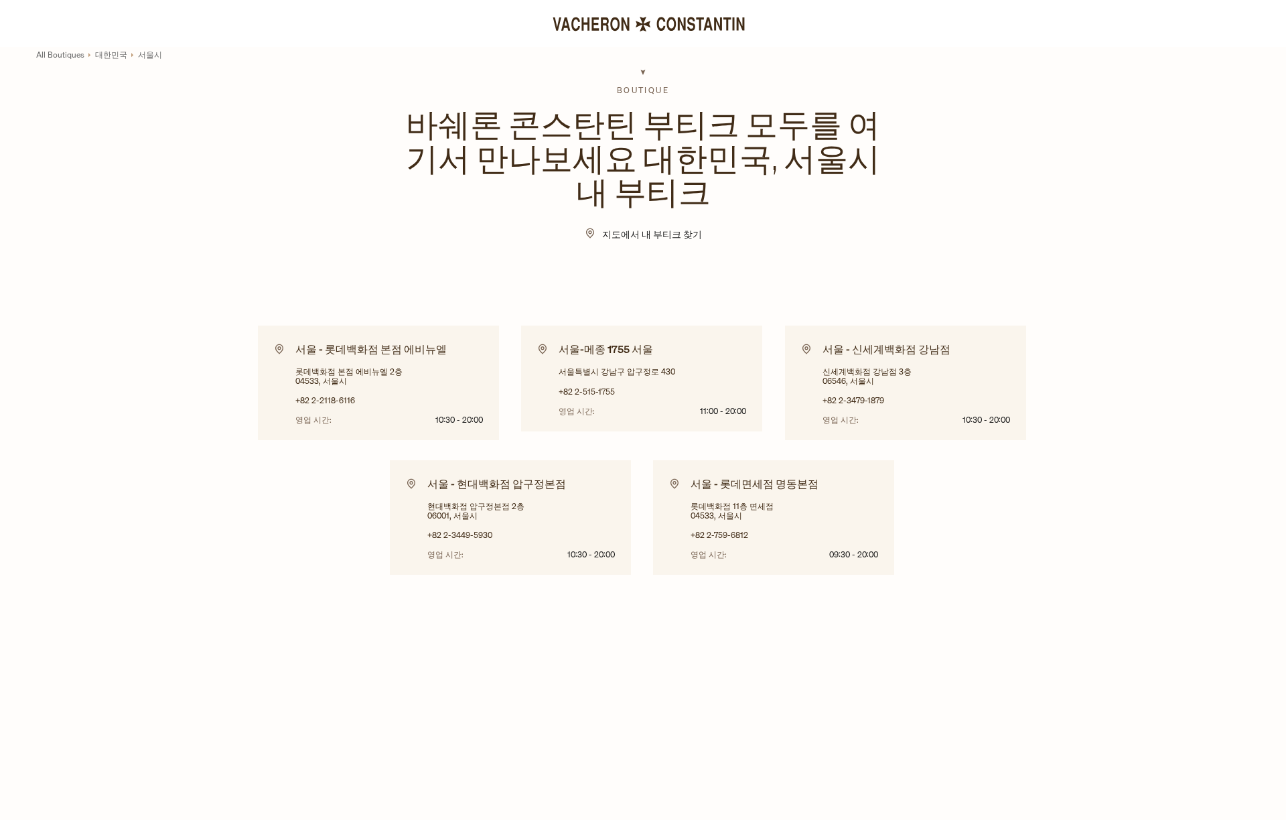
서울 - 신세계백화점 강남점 (886, 349)
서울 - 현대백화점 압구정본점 (496, 483)
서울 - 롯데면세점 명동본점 (754, 483)
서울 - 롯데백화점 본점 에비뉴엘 (371, 349)
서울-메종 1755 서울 (606, 349)
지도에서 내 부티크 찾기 (652, 234)
